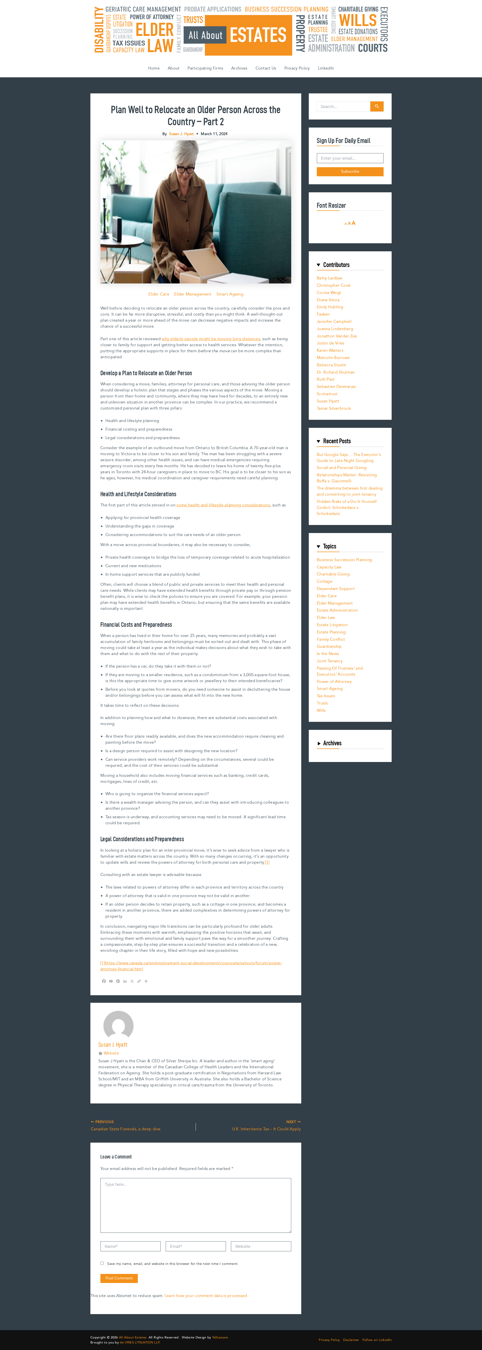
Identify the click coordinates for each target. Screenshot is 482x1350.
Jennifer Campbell (334, 322)
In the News (328, 654)
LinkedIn (326, 68)
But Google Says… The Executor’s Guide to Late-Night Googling (349, 458)
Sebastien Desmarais (336, 387)
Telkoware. (220, 1337)
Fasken (323, 314)
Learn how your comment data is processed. (206, 1296)
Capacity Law (329, 567)
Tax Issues (326, 696)
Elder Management (192, 294)
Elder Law (326, 618)
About (174, 68)
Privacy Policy (297, 68)
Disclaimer (351, 1340)
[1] (267, 862)
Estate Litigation (332, 625)
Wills (321, 711)
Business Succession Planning (344, 560)
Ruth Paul (326, 379)
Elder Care (158, 294)
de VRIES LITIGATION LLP (139, 1342)
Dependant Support (336, 589)
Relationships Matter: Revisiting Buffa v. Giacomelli (347, 478)
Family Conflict (331, 639)
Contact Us (266, 68)
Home (154, 68)
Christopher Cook (334, 285)
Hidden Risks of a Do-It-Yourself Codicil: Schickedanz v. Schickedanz (347, 508)
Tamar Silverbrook (334, 408)
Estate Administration (337, 610)
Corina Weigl (329, 293)
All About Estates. (133, 1337)
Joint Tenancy (330, 661)
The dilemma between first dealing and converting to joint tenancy (350, 491)
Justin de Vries (330, 343)
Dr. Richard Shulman (336, 372)
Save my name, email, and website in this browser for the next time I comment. (172, 1264)
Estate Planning (331, 632)
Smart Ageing (229, 294)
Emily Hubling (330, 307)
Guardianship (329, 646)
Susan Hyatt (328, 401)
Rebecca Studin (331, 365)
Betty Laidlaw (329, 278)
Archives (239, 68)
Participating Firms (205, 68)
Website (111, 1053)
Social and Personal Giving (342, 468)
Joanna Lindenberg (335, 329)
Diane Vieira (328, 300)
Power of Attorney (334, 682)
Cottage (324, 581)
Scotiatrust (327, 394)
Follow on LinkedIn (377, 1340)
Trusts (322, 703)
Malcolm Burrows (333, 358)
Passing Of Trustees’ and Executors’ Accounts (340, 671)
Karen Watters (330, 350)
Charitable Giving (333, 574)
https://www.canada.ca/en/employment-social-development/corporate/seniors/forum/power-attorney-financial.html (191, 966)
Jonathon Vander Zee (337, 336)
